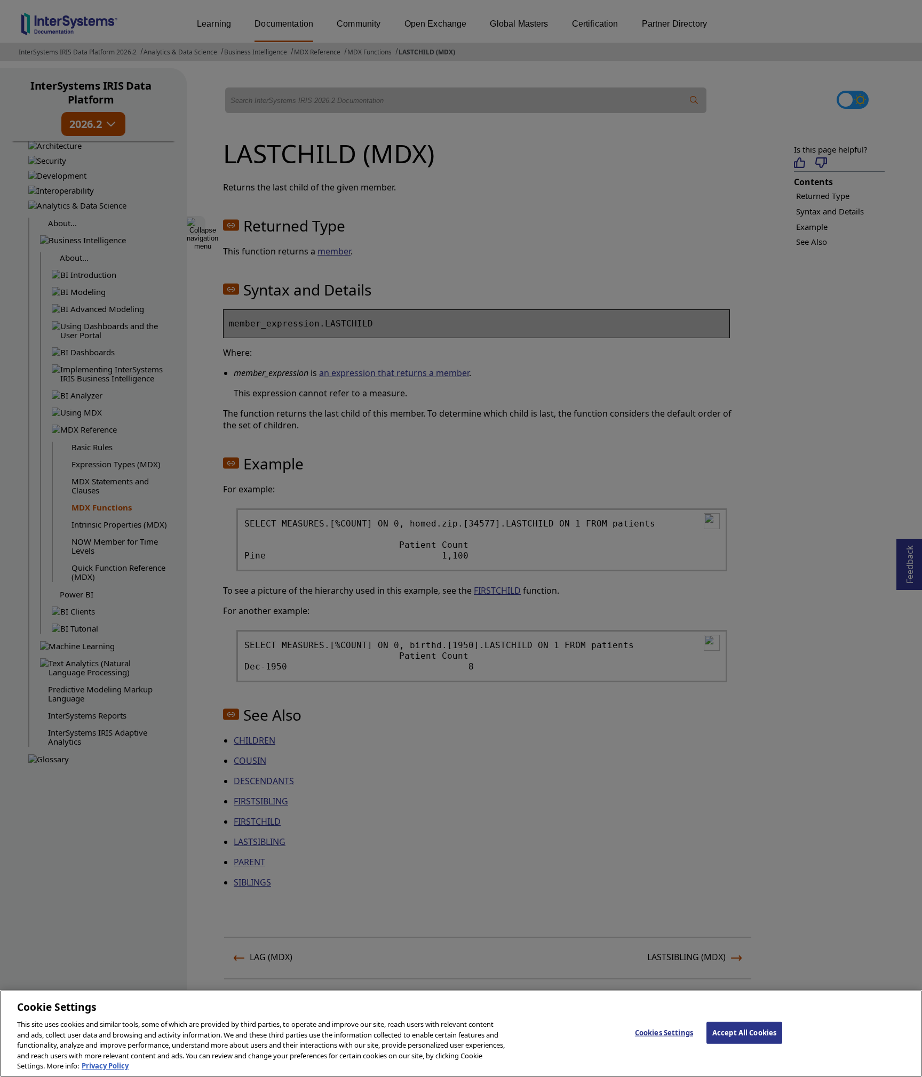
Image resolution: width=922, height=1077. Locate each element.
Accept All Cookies (744, 1032)
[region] (461, 1033)
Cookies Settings (664, 1032)
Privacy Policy (105, 1066)
